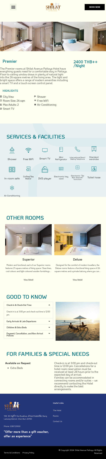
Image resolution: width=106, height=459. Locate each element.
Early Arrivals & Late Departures (21, 321)
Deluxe (77, 259)
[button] (13, 7)
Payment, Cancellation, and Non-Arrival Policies (25, 334)
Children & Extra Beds (17, 327)
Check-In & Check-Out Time (19, 305)
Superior (28, 259)
